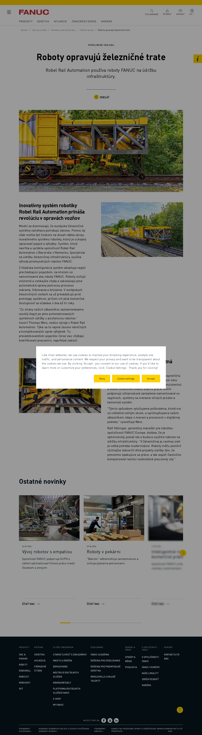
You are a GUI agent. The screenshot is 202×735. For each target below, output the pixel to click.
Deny (102, 378)
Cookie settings (125, 378)
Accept (151, 378)
